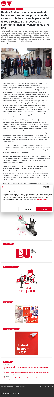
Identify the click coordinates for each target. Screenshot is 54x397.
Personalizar (26, 209)
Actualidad (4, 8)
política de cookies (42, 199)
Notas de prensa (11, 8)
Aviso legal (3, 386)
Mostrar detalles (46, 204)
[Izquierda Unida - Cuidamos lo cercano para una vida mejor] (6, 3)
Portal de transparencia (20, 386)
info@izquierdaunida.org (16, 388)
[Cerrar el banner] (51, 186)
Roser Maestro (19, 8)
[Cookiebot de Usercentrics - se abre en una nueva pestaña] (42, 187)
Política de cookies (10, 386)
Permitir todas (43, 209)
